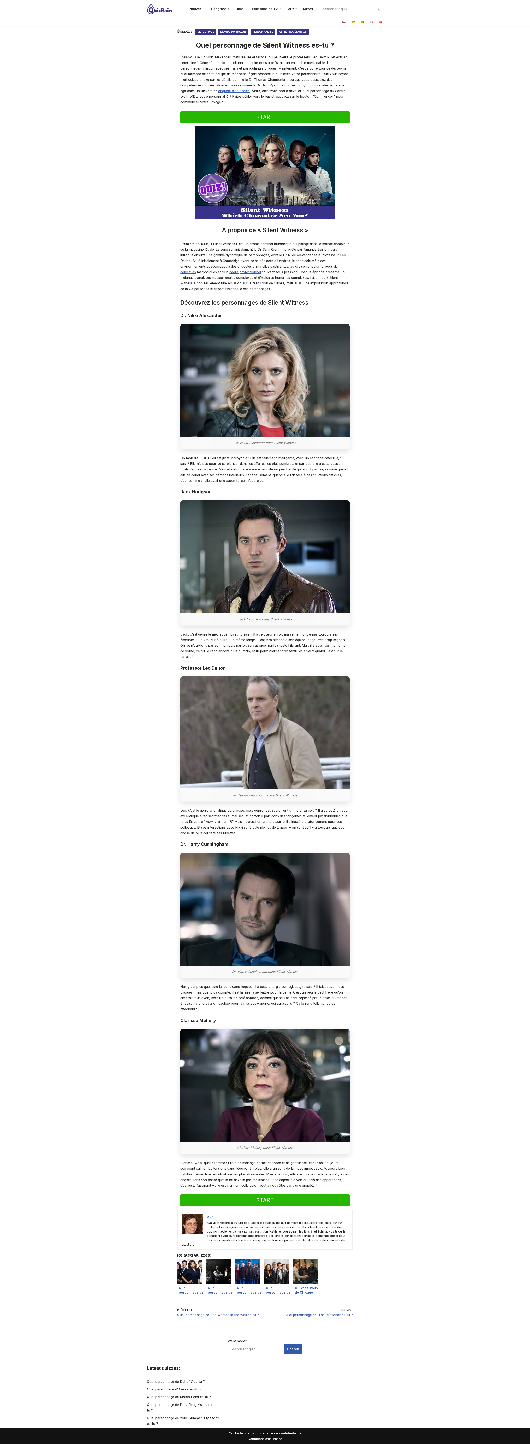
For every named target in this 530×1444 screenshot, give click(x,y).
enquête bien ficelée (234, 91)
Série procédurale (293, 31)
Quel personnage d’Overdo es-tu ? (174, 1389)
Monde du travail (233, 31)
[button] (245, 9)
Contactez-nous (241, 1433)
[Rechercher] (378, 9)
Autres (307, 9)
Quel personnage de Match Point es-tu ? (179, 1397)
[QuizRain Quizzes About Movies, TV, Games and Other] (159, 9)
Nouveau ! (197, 9)
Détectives (205, 31)
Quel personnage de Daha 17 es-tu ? (176, 1381)
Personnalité (263, 31)
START (265, 117)
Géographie (220, 9)
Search (293, 1349)
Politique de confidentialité (280, 1433)
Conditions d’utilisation (265, 1439)
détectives (188, 272)
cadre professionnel (245, 272)
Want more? (237, 1341)
